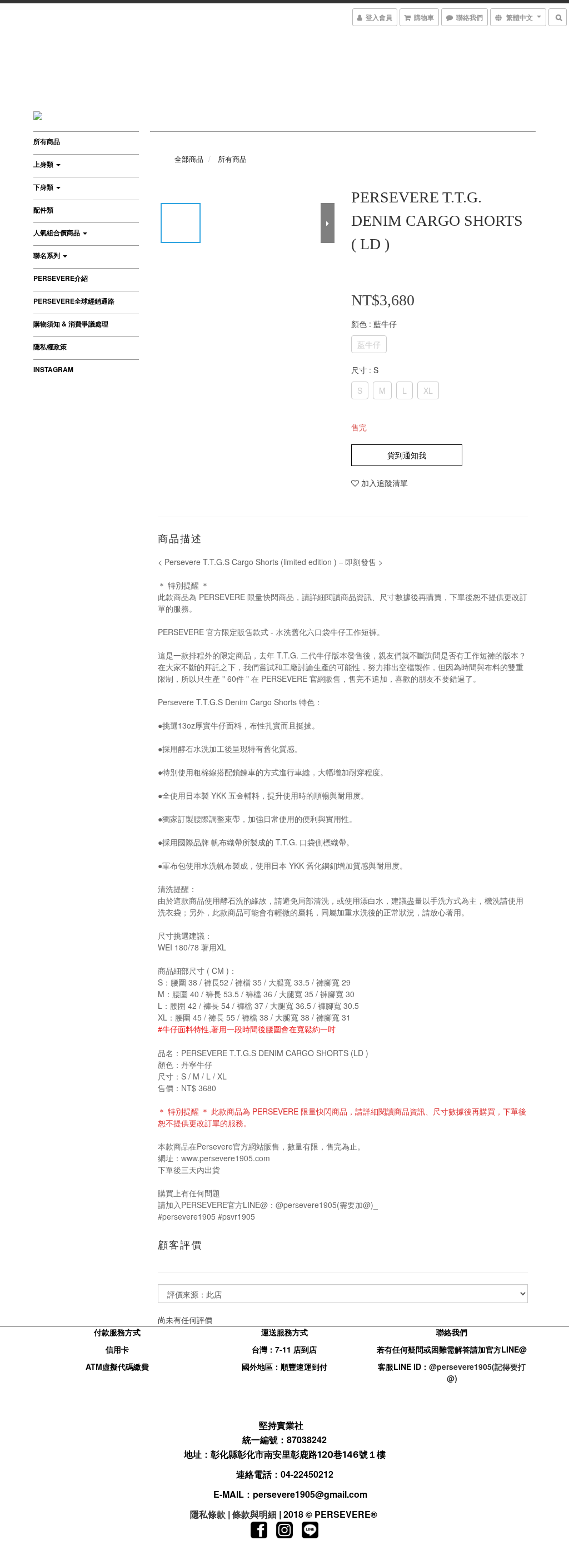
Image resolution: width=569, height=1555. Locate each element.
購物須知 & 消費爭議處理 (70, 324)
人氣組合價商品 (57, 232)
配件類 (43, 210)
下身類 (44, 187)
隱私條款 (208, 1514)
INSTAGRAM (53, 369)
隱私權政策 (50, 346)
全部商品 (188, 158)
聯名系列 (47, 255)
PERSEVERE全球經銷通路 (73, 301)
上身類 (44, 164)
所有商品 (46, 141)
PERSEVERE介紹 (60, 278)
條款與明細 (254, 1514)
